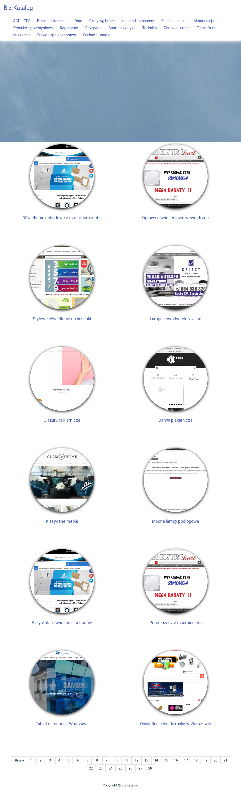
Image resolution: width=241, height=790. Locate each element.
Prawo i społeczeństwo (56, 35)
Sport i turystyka (121, 28)
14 (156, 760)
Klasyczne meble (62, 521)
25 (120, 768)
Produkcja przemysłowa (33, 28)
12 (136, 760)
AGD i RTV (21, 21)
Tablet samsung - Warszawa (62, 723)
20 (215, 760)
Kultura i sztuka (173, 21)
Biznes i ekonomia (52, 21)
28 (150, 768)
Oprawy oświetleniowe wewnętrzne (175, 217)
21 (225, 760)
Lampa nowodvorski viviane (175, 318)
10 (117, 760)
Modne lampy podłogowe (175, 521)
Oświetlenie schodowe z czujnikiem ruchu (62, 217)
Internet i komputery (137, 21)
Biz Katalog (18, 7)
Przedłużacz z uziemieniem (175, 622)
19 (206, 760)
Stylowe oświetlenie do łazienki (62, 318)
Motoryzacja (203, 21)
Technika (149, 28)
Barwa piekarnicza (176, 420)
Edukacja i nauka (96, 35)
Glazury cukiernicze (62, 420)
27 (140, 768)
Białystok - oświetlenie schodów (62, 622)
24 (110, 768)
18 (196, 760)
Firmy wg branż (101, 21)
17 (186, 760)
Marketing (21, 35)
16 (176, 760)
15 (166, 760)
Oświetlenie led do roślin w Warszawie (175, 723)
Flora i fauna (207, 28)
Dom (78, 21)
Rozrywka (93, 28)
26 (130, 768)
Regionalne (69, 28)
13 (146, 760)
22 (91, 768)
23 (101, 768)
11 (127, 760)
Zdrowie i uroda (176, 28)
